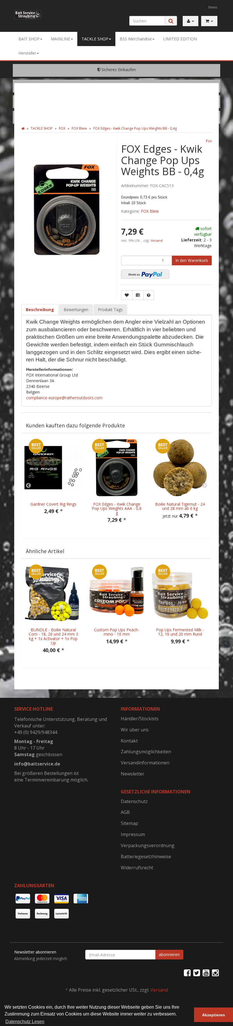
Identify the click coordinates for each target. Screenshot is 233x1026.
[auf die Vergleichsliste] (137, 295)
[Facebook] (187, 972)
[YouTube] (206, 972)
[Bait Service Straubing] (27, 14)
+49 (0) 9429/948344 (35, 732)
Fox (209, 140)
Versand (157, 241)
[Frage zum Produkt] (148, 295)
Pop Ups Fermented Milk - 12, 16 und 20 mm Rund (180, 632)
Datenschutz (134, 801)
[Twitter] (196, 972)
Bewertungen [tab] (76, 309)
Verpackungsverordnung (147, 845)
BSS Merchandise (136, 39)
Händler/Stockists (140, 718)
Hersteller (27, 53)
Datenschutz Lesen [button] (24, 1021)
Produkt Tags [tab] (110, 309)
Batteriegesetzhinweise (146, 856)
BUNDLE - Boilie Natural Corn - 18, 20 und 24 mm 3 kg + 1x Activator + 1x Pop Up (53, 636)
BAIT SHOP (28, 39)
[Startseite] (22, 128)
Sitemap (129, 823)
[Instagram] (215, 972)
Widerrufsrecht (137, 867)
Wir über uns (135, 730)
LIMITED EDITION (180, 39)
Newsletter (132, 774)
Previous (28, 486)
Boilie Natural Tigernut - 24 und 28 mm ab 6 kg (180, 506)
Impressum (133, 834)
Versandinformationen (145, 763)
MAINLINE (60, 39)
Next (204, 486)
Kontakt (129, 741)
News (212, 7)
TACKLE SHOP (95, 39)
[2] (145, 274)
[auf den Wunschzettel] (126, 295)
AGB (125, 812)
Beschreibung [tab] (40, 309)
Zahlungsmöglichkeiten (146, 751)
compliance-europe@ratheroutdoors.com (64, 397)
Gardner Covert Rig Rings (53, 504)
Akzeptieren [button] (213, 1015)
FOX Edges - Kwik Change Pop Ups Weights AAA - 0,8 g (117, 508)
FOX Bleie (150, 211)
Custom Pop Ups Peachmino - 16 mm (116, 632)
